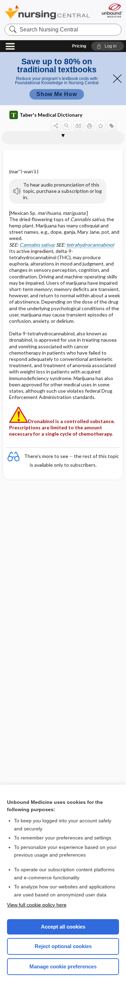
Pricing (79, 46)
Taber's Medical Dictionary (51, 115)
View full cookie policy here (36, 905)
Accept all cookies (63, 927)
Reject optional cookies (63, 946)
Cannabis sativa (37, 245)
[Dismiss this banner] (117, 78)
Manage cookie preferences (63, 966)
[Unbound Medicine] (111, 10)
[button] (107, 46)
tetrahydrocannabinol (90, 245)
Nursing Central (47, 12)
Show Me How (56, 94)
